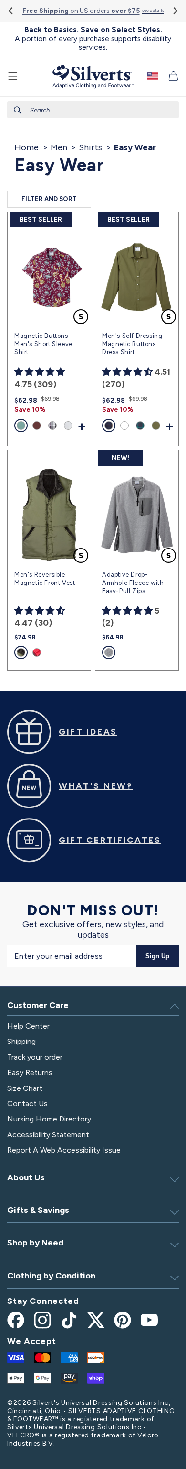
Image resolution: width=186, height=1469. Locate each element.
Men (59, 147)
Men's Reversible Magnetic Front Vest (44, 578)
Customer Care (38, 1005)
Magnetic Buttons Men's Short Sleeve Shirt (43, 344)
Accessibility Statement (48, 1134)
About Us (26, 1177)
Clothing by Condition (51, 1275)
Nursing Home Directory (49, 1118)
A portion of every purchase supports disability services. (93, 38)
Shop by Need (35, 1242)
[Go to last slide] (11, 10)
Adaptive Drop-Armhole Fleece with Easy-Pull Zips (133, 582)
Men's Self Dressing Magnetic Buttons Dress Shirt (132, 344)
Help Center (28, 1026)
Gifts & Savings (38, 1210)
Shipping (21, 1041)
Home (26, 147)
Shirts (90, 147)
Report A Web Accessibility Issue (64, 1150)
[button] (13, 76)
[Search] (17, 110)
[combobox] (93, 109)
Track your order (34, 1057)
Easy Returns (29, 1072)
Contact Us (27, 1103)
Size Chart (24, 1088)
